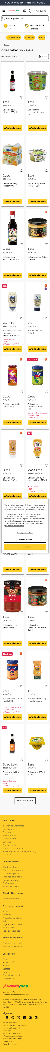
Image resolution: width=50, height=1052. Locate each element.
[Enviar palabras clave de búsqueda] (3, 18)
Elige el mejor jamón (12, 924)
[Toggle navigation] (3, 10)
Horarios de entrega (12, 876)
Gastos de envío (10, 880)
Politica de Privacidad (11, 1028)
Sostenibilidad (10, 838)
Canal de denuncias (10, 1044)
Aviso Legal (7, 1031)
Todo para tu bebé (11, 931)
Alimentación (9, 962)
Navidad (7, 914)
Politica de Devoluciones (12, 1039)
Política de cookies (10, 1023)
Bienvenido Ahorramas (13, 825)
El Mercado (8, 832)
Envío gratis (8, 883)
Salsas (6, 45)
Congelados (8, 978)
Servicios (7, 842)
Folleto (6, 911)
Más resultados (25, 800)
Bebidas (7, 965)
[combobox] (25, 18)
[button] (30, 10)
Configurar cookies (25, 533)
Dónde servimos (10, 867)
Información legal (11, 886)
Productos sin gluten (12, 918)
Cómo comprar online (13, 870)
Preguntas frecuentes (13, 946)
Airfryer (6, 921)
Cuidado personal (11, 975)
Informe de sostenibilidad (12, 1036)
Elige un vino (9, 927)
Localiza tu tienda (11, 898)
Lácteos (6, 968)
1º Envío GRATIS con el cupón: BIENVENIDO (25, 2)
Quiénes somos (10, 829)
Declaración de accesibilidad (14, 1025)
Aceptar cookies (25, 547)
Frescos (6, 959)
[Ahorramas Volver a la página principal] (15, 11)
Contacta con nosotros (13, 943)
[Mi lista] (21, 97)
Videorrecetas (9, 835)
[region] (25, 526)
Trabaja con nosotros (13, 848)
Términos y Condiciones (12, 1033)
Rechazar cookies (25, 540)
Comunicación (9, 845)
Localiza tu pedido (11, 873)
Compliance (7, 1041)
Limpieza (7, 972)
